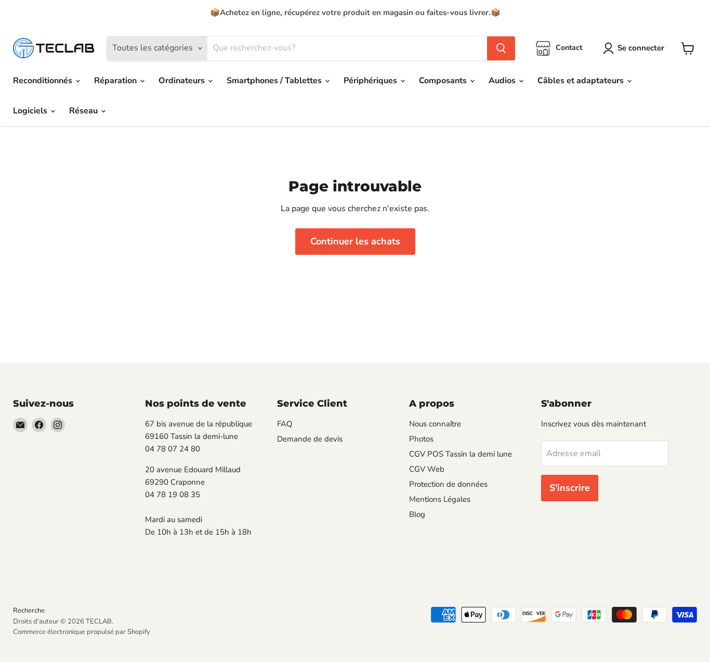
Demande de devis (310, 439)
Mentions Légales (439, 499)
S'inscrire (569, 488)
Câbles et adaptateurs (581, 80)
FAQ (285, 424)
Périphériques (371, 80)
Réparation (116, 80)
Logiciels (31, 110)
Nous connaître (435, 424)
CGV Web (426, 469)
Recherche (29, 610)
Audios (503, 80)
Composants (444, 80)
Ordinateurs (183, 80)
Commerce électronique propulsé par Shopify (81, 632)
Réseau (84, 110)
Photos (421, 439)
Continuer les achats (355, 241)
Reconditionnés (43, 80)
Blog (417, 514)
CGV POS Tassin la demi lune (460, 454)
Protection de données (448, 484)
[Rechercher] (501, 48)
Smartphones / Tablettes (275, 80)
